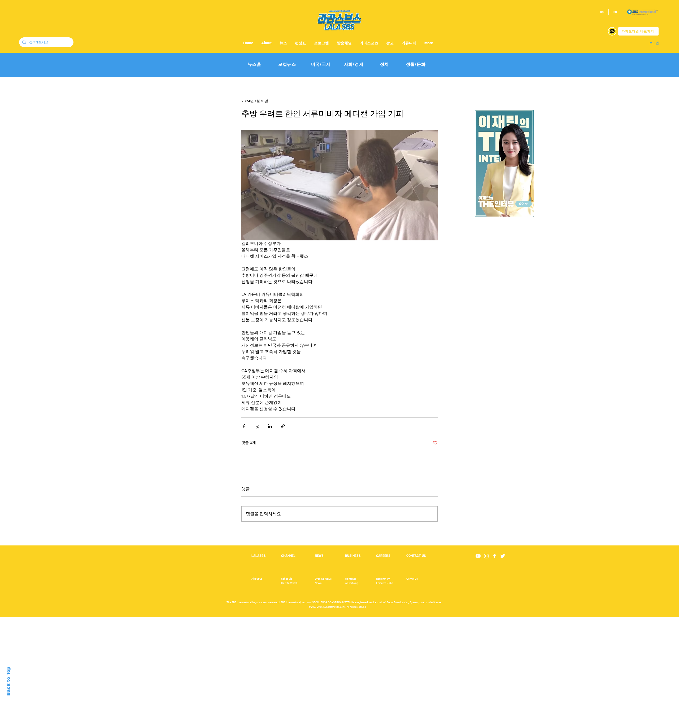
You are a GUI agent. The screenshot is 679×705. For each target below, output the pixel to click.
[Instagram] (486, 556)
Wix (381, 702)
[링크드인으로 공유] (269, 426)
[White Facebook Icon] (494, 556)
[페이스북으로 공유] (243, 426)
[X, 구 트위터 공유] (256, 426)
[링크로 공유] (282, 426)
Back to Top (8, 681)
